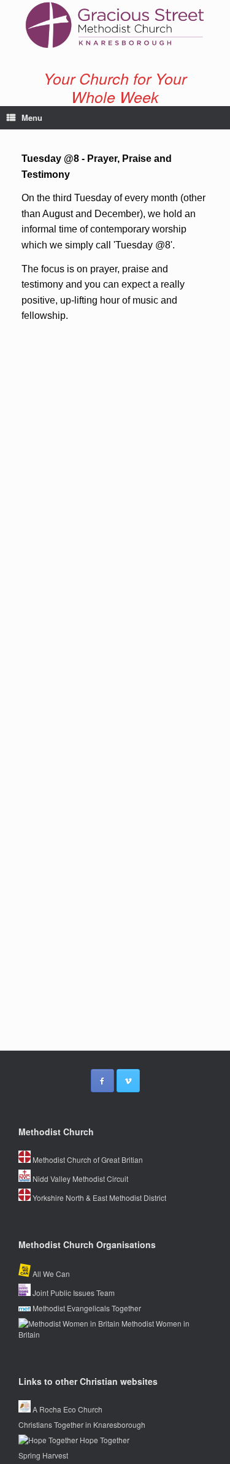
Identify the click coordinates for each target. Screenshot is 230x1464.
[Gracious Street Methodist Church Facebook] (102, 1080)
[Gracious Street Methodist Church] (115, 25)
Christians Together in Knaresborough (81, 1424)
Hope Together (103, 1440)
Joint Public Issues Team (73, 1292)
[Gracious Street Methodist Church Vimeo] (128, 1080)
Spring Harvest (43, 1455)
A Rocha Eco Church (66, 1409)
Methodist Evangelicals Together (86, 1308)
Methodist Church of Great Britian (87, 1159)
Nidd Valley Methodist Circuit (79, 1178)
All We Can (50, 1273)
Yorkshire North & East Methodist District (98, 1197)
